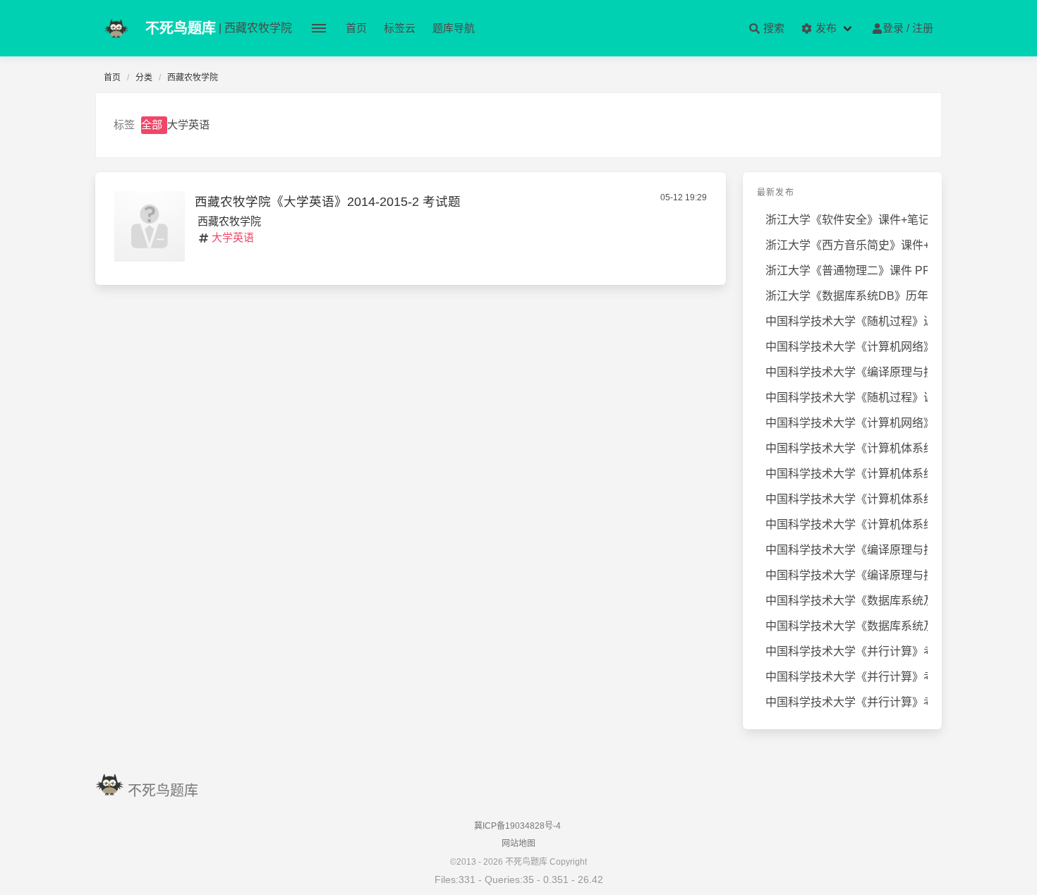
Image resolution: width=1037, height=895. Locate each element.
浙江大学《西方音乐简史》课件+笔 (846, 245)
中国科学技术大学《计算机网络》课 (846, 347)
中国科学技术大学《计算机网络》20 (846, 423)
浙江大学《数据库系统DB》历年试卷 (846, 296)
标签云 (400, 28)
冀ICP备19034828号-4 (517, 826)
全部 (151, 124)
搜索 (772, 28)
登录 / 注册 (908, 28)
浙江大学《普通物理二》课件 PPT (846, 270)
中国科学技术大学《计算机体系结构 (846, 448)
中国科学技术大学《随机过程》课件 (846, 397)
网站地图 (518, 843)
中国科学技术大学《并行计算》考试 (846, 651)
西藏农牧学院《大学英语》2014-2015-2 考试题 (328, 202)
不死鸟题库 (163, 790)
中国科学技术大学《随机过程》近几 (846, 321)
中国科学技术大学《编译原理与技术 (846, 372)
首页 (356, 28)
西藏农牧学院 (229, 221)
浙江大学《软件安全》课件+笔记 (846, 220)
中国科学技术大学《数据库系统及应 (846, 601)
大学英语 (188, 124)
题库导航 (453, 28)
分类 (143, 78)
